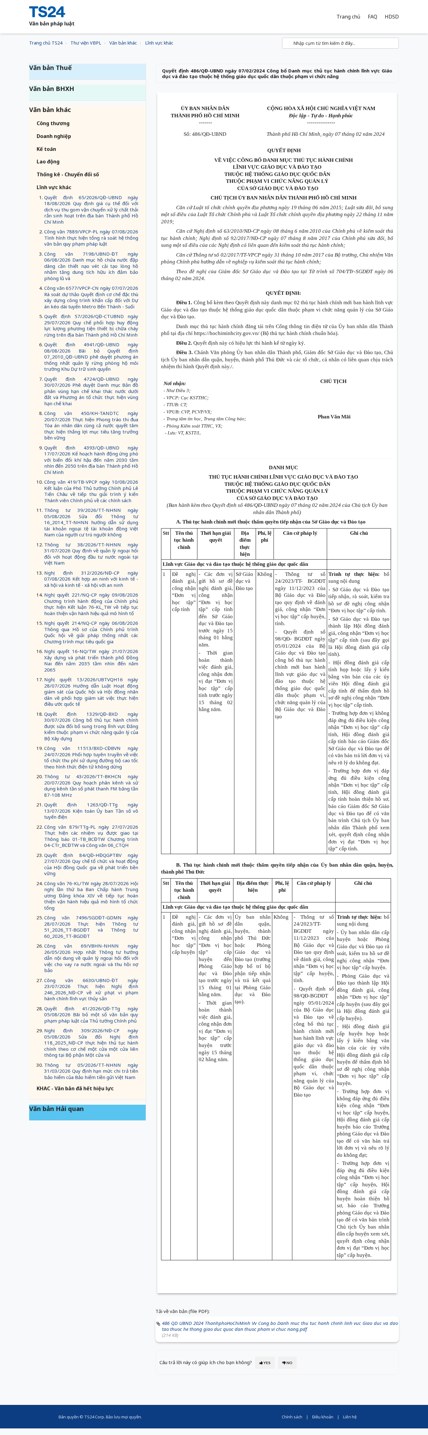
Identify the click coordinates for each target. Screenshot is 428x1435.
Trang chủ (348, 16)
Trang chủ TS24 (45, 43)
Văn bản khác (123, 43)
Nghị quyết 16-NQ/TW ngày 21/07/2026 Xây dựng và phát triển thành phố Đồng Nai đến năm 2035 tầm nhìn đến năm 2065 (91, 660)
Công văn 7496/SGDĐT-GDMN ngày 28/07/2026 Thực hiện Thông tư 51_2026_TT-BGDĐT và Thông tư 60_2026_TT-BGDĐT (91, 926)
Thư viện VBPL (85, 43)
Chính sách (292, 1417)
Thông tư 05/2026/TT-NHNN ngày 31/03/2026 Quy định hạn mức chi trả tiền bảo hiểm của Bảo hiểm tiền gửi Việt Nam (91, 1071)
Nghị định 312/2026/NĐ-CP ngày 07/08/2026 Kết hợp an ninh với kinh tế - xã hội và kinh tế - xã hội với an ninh (91, 579)
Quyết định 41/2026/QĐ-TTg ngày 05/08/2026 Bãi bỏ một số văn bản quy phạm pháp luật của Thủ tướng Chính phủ (91, 1014)
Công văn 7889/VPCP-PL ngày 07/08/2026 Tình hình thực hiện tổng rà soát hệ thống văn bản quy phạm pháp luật (91, 237)
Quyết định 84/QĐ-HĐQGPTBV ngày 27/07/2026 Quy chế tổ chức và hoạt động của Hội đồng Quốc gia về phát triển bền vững (91, 864)
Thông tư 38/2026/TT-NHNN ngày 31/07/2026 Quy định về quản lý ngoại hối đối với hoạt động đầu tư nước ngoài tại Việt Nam (91, 553)
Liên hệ (350, 1417)
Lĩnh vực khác (159, 43)
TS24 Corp (94, 1417)
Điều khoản (322, 1417)
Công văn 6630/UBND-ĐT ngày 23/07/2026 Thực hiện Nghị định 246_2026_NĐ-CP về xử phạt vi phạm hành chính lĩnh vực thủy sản (91, 989)
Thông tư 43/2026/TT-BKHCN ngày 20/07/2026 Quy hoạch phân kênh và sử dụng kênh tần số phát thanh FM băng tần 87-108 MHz (91, 785)
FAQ (372, 16)
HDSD (392, 16)
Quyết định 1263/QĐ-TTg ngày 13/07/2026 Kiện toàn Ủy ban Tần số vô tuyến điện (91, 810)
